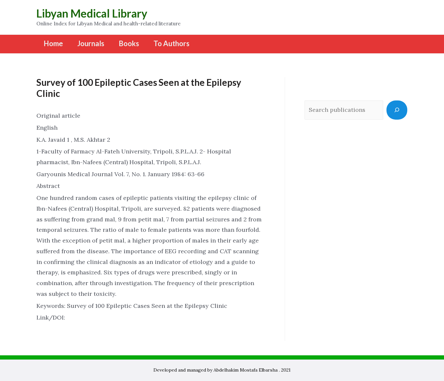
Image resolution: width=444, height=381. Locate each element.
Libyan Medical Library (91, 13)
